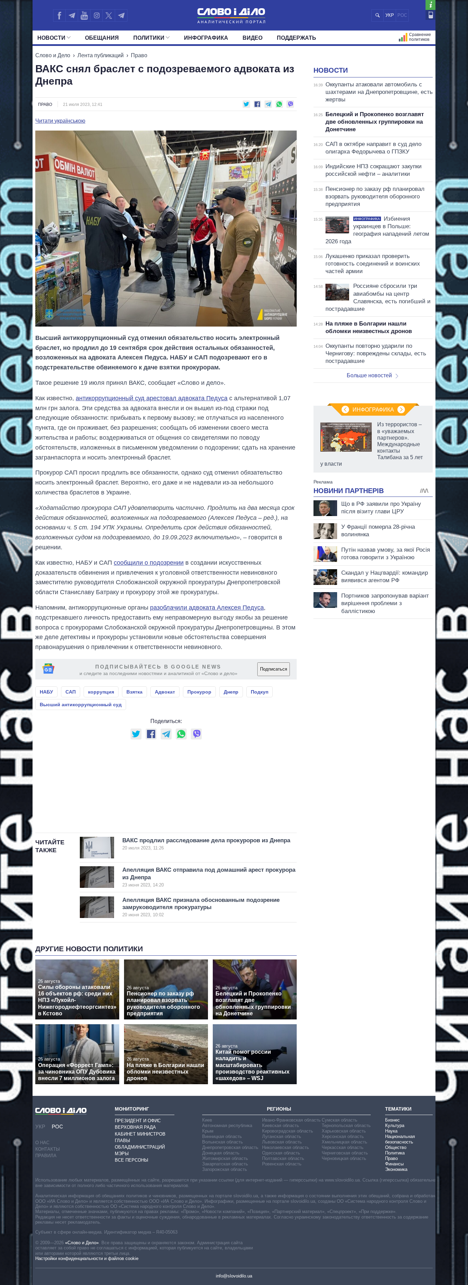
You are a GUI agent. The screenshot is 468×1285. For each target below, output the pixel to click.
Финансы (394, 1163)
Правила (46, 1155)
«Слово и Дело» (82, 1242)
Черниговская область (345, 1152)
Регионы (279, 1109)
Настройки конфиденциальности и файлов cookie (86, 1258)
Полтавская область (283, 1158)
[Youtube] (84, 15)
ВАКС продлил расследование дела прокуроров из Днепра (206, 843)
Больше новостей (369, 375)
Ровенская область (281, 1163)
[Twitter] (108, 15)
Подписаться (273, 669)
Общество (395, 1147)
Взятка (134, 692)
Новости (51, 38)
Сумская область (339, 1120)
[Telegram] (71, 15)
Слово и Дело (52, 55)
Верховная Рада (135, 1127)
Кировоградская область (287, 1131)
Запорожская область (224, 1169)
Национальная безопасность (400, 1139)
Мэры (122, 1153)
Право (139, 55)
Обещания (102, 38)
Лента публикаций (100, 55)
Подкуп (259, 692)
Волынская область (222, 1142)
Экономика (396, 1169)
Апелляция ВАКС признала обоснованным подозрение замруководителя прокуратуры (201, 907)
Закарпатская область (225, 1163)
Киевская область (280, 1125)
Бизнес (392, 1120)
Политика (395, 1152)
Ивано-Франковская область (291, 1120)
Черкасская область (343, 1147)
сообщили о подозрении (149, 562)
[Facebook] (59, 15)
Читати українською (60, 121)
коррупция (101, 692)
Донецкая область (220, 1152)
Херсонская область (343, 1136)
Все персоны (131, 1160)
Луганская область (281, 1136)
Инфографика (206, 38)
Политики (148, 38)
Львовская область (282, 1142)
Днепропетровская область (230, 1147)
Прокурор (199, 692)
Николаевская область (285, 1147)
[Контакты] (430, 15)
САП (70, 692)
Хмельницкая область (344, 1142)
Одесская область (281, 1152)
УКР (389, 15)
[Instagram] (96, 15)
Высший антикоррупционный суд (81, 704)
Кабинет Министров (140, 1134)
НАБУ (46, 692)
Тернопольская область (346, 1125)
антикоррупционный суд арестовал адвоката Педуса (151, 398)
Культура (394, 1125)
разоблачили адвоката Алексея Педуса (207, 607)
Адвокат (165, 692)
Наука (391, 1131)
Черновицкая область (344, 1158)
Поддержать (296, 38)
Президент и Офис (138, 1120)
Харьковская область (344, 1131)
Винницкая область (222, 1136)
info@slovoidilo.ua (234, 1275)
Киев (207, 1120)
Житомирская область (225, 1158)
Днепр (231, 692)
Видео (252, 38)
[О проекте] (430, 5)
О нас (42, 1142)
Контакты (47, 1149)
